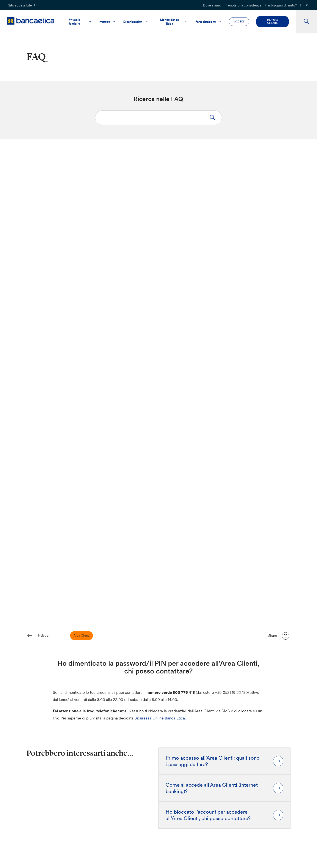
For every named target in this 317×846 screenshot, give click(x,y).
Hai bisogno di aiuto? (281, 5)
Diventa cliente (272, 21)
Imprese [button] (104, 22)
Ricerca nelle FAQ (158, 99)
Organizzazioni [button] (133, 22)
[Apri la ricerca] (306, 21)
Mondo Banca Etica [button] (169, 21)
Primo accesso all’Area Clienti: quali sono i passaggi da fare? (213, 761)
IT (301, 5)
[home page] (30, 21)
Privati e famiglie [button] (74, 21)
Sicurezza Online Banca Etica (160, 718)
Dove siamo (212, 5)
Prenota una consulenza (242, 5)
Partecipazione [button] (205, 22)
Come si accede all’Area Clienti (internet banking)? (212, 788)
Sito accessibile (20, 5)
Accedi (239, 21)
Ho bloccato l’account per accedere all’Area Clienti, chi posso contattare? (208, 815)
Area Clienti (81, 635)
